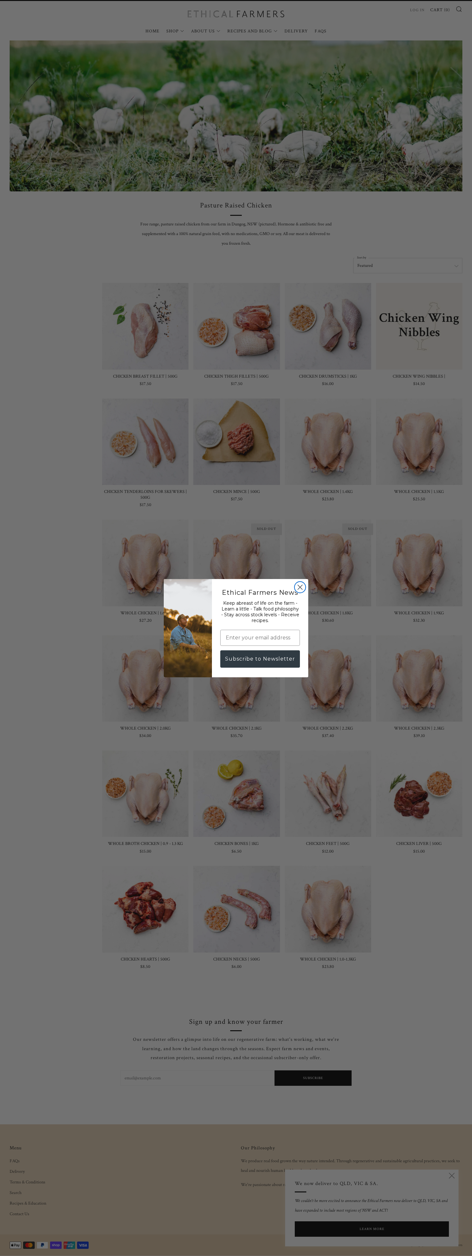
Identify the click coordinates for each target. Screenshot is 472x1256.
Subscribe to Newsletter (260, 659)
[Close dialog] (300, 587)
